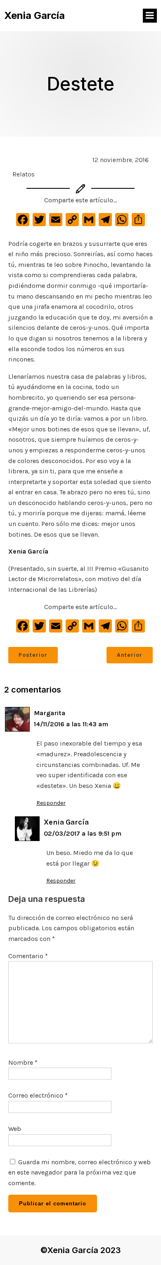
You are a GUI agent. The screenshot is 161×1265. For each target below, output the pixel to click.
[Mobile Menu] (150, 16)
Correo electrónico (38, 1095)
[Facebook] (22, 222)
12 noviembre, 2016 (120, 160)
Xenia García (28, 551)
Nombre (23, 1062)
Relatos (23, 174)
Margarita (49, 713)
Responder (51, 802)
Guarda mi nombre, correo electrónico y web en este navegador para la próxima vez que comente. (79, 1172)
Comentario (28, 956)
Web (14, 1129)
